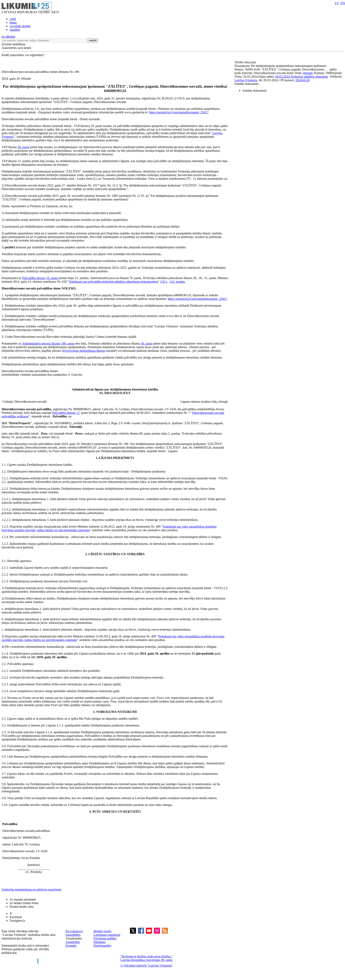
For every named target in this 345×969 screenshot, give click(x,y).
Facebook (16, 917)
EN (343, 3)
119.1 (163, 281)
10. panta (52, 278)
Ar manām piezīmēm (23, 899)
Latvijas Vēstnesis (245, 80)
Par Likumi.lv (74, 931)
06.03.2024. (282, 76)
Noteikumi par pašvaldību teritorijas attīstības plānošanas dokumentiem (113, 281)
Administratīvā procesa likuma (41, 343)
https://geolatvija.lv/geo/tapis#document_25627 (178, 112)
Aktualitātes (72, 934)
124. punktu (177, 281)
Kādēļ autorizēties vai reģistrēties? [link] (23, 55)
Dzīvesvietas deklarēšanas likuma (84, 350)
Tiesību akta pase (245, 62)
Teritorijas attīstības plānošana (309, 76)
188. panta (67, 343)
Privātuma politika (104, 938)
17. (78, 412)
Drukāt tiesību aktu (22, 906)
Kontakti (70, 945)
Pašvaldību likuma (33, 278)
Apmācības (72, 942)
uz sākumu (8, 36)
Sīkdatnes (99, 942)
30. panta (23, 147)
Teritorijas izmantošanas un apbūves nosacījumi (31, 889)
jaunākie (15, 29)
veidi (13, 19)
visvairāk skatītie (20, 26)
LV (337, 3)
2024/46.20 (302, 80)
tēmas (13, 22)
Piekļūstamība (102, 945)
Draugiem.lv (17, 920)
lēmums (308, 73)
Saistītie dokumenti (246, 83)
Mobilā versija (102, 931)
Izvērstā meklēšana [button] (13, 44)
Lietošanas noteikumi (106, 934)
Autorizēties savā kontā (16, 48)
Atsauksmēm (73, 938)
